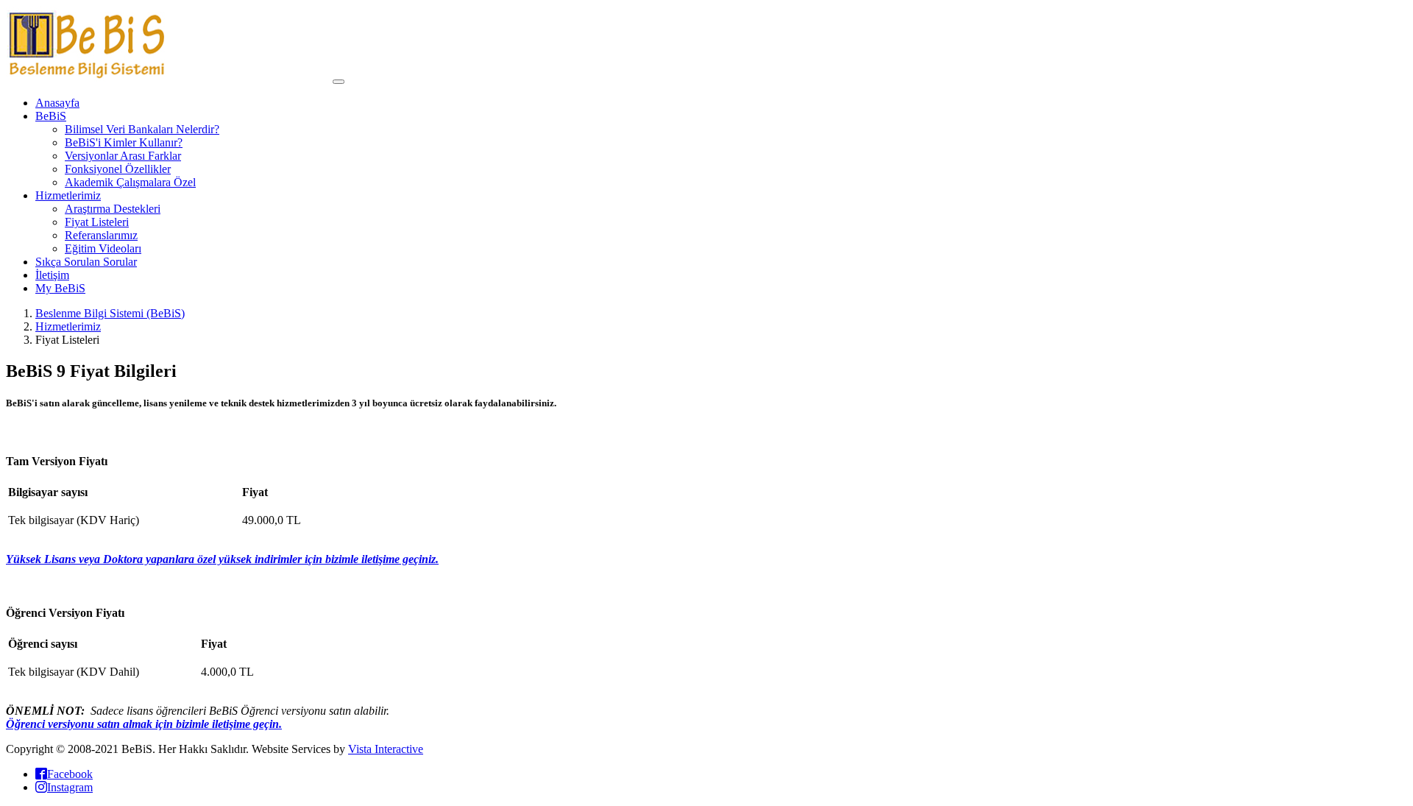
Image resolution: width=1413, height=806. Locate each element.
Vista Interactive (385, 749)
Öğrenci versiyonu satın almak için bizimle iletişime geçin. (144, 724)
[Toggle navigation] (338, 81)
